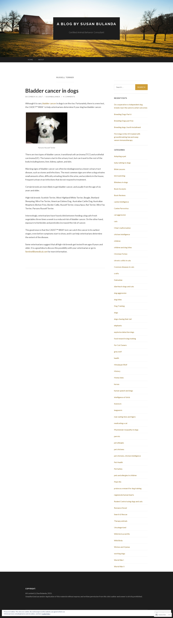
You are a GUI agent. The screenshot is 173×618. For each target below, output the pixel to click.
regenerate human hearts (124, 495)
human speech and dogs (123, 390)
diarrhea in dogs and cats (124, 286)
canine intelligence (121, 202)
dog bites (118, 299)
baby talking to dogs (122, 163)
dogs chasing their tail (123, 319)
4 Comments (69, 97)
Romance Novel (120, 508)
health (116, 358)
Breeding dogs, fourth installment (127, 127)
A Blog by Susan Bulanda (86, 24)
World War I (119, 560)
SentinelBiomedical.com (36, 251)
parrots (117, 436)
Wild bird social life (122, 534)
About (41, 60)
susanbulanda (53, 97)
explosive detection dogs (124, 332)
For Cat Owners (120, 345)
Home (30, 60)
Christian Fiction (120, 254)
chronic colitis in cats (122, 260)
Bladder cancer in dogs (51, 90)
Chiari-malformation (122, 228)
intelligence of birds (122, 397)
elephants (118, 325)
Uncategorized (120, 527)
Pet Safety (118, 469)
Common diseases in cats (124, 267)
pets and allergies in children (125, 475)
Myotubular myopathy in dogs (126, 430)
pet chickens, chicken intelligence (127, 456)
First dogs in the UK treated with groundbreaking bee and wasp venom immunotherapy (127, 137)
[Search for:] (131, 87)
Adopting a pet (120, 156)
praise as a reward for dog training (127, 488)
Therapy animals (120, 521)
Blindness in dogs (121, 182)
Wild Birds (118, 540)
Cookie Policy (46, 614)
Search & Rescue (120, 514)
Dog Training (119, 306)
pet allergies (119, 443)
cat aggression (120, 215)
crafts (116, 273)
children (117, 241)
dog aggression (120, 293)
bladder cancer (49, 103)
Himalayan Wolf (120, 365)
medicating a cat (120, 423)
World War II (119, 566)
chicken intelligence (122, 234)
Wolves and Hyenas (122, 547)
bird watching (119, 176)
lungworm (118, 410)
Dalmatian (118, 280)
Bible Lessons (119, 169)
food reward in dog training (125, 338)
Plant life (117, 482)
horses (116, 384)
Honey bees (119, 377)
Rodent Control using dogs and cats (128, 501)
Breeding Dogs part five (123, 121)
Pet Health (118, 462)
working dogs (119, 553)
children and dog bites (123, 247)
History (117, 371)
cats (115, 221)
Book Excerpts (120, 189)
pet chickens (119, 449)
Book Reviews (120, 195)
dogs (116, 312)
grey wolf (118, 351)
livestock (117, 404)
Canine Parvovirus (121, 208)
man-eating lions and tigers (125, 417)
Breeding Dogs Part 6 (122, 114)
